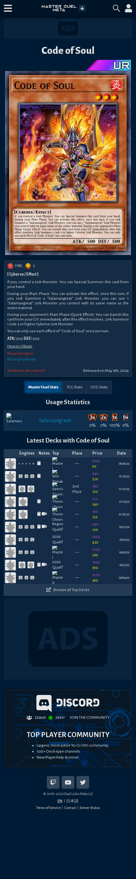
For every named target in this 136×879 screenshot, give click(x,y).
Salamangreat (55, 420)
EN (60, 801)
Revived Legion (20, 353)
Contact (70, 808)
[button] (8, 8)
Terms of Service (48, 808)
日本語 (72, 801)
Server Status (90, 808)
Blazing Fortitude (21, 359)
